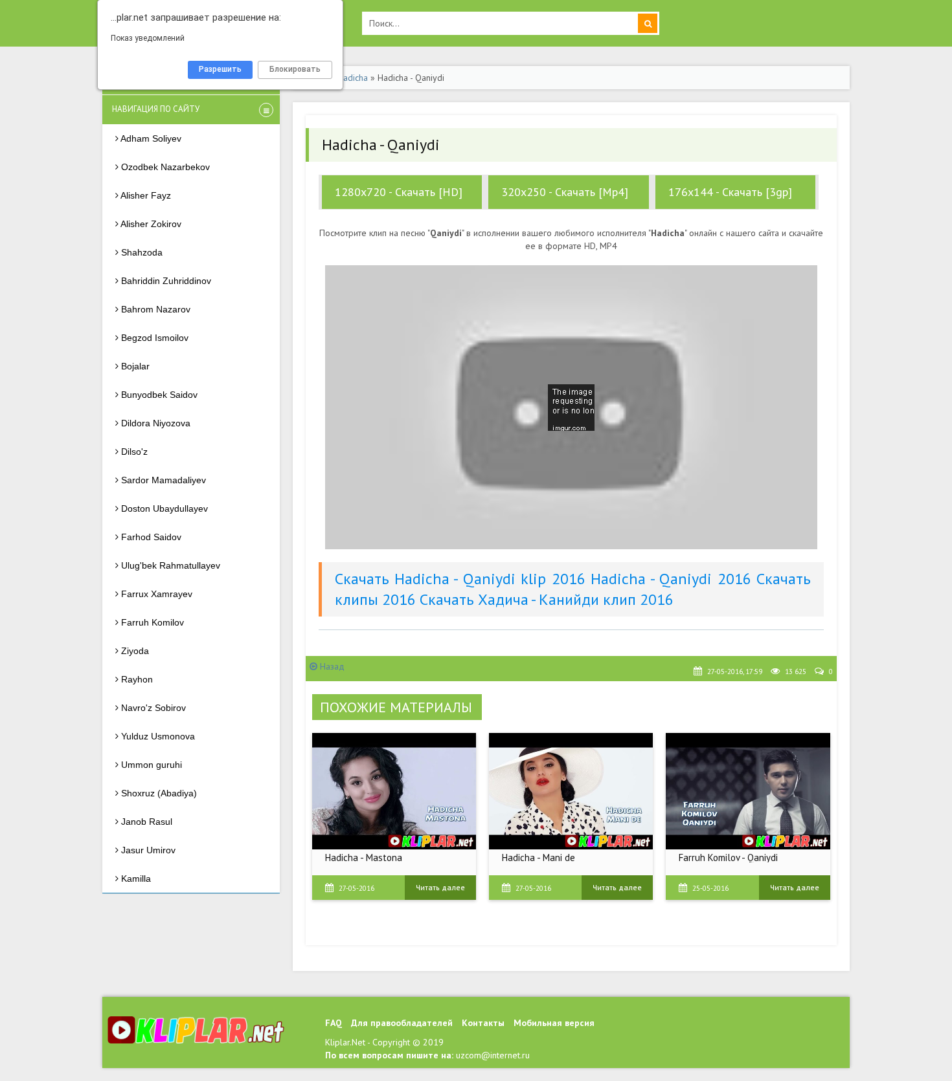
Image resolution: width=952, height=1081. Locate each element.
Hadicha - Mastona (363, 857)
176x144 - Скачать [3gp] (730, 191)
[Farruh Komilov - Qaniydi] (748, 791)
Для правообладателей (402, 1023)
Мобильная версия (554, 1023)
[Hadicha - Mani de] (571, 791)
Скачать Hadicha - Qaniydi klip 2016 (460, 579)
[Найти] (647, 23)
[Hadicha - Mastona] (394, 791)
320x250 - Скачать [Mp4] (564, 191)
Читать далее (440, 887)
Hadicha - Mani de (538, 857)
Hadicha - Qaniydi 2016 (671, 579)
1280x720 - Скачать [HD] (398, 191)
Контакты (483, 1023)
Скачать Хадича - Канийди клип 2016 (547, 599)
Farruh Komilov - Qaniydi (728, 857)
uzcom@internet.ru (493, 1055)
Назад (331, 666)
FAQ (333, 1023)
